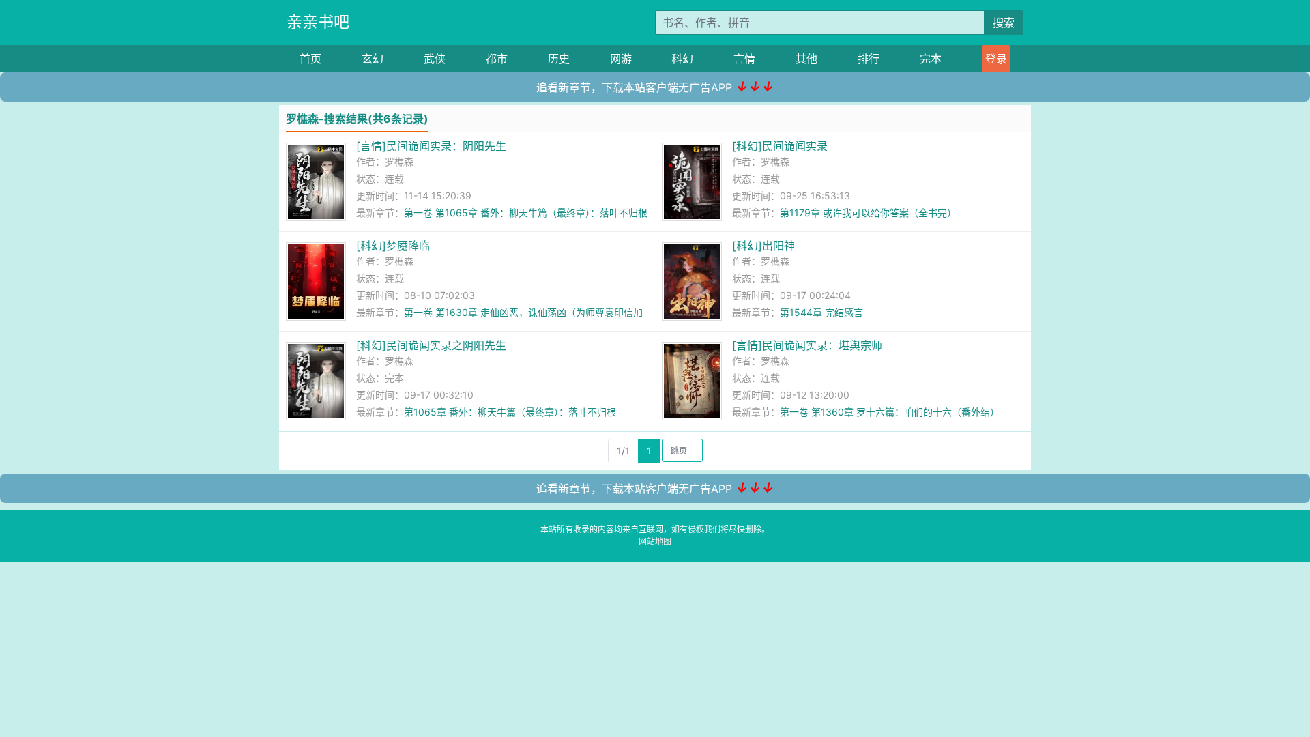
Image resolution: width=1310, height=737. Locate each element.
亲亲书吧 (318, 21)
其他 (806, 59)
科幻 (682, 59)
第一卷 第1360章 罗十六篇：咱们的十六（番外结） (890, 412)
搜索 (1004, 22)
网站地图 (655, 541)
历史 (559, 59)
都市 (497, 59)
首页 (310, 59)
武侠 (435, 59)
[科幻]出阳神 (763, 245)
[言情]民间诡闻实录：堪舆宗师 (807, 345)
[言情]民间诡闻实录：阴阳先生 (431, 146)
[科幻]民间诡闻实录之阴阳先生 (431, 345)
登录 (996, 59)
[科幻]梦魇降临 (393, 245)
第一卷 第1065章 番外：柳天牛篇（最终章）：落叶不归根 (525, 212)
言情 (744, 59)
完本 (931, 59)
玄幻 (372, 59)
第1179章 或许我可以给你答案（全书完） (868, 212)
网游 (621, 59)
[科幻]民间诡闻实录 (780, 146)
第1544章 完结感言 (821, 312)
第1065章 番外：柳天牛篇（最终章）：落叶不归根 (510, 412)
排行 (868, 59)
